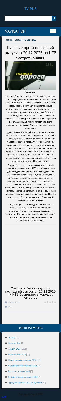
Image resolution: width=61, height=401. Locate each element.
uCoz (4, 397)
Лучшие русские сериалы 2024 (22, 377)
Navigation (15, 31)
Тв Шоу (11, 337)
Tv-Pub (30, 8)
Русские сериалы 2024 (19, 371)
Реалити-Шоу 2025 (17, 354)
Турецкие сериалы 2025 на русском (25, 382)
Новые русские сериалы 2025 (22, 360)
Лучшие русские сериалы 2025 (22, 366)
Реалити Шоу (14, 343)
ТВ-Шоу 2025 (30, 40)
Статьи (18, 40)
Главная (8, 40)
